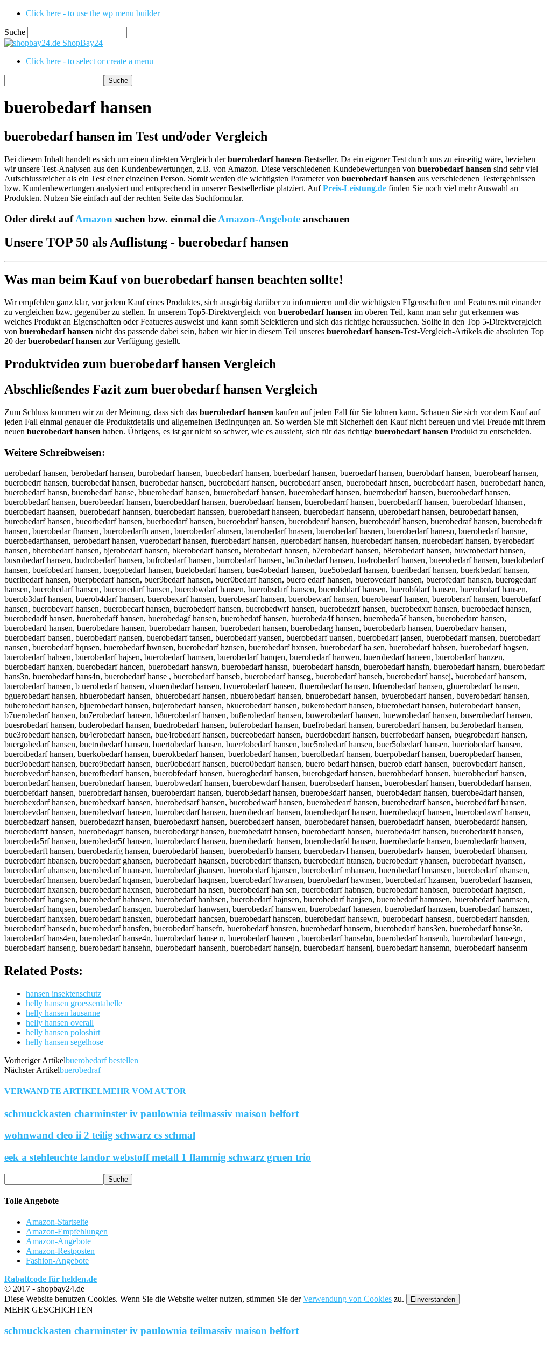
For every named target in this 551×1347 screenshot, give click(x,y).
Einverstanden (433, 1299)
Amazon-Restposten (60, 1250)
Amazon (93, 218)
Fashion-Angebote (57, 1260)
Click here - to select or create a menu (89, 61)
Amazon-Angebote (259, 218)
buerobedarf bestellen (102, 1060)
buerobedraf (80, 1070)
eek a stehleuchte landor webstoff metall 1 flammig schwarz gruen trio (157, 1157)
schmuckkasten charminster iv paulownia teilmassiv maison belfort (151, 1113)
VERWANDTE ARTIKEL (53, 1091)
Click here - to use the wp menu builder (93, 13)
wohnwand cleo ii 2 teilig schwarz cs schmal (99, 1135)
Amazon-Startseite (57, 1221)
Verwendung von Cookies (347, 1298)
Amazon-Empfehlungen (67, 1231)
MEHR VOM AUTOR (144, 1091)
